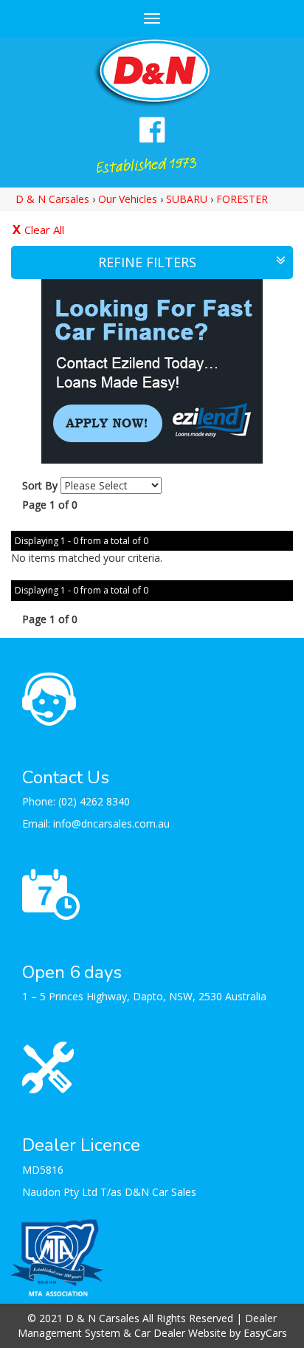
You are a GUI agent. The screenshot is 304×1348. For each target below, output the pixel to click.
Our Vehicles (127, 199)
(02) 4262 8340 (94, 801)
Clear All (44, 229)
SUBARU (186, 199)
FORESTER (242, 199)
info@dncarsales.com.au (111, 823)
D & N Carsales (52, 199)
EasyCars (265, 1333)
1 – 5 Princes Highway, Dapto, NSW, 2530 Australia (144, 996)
